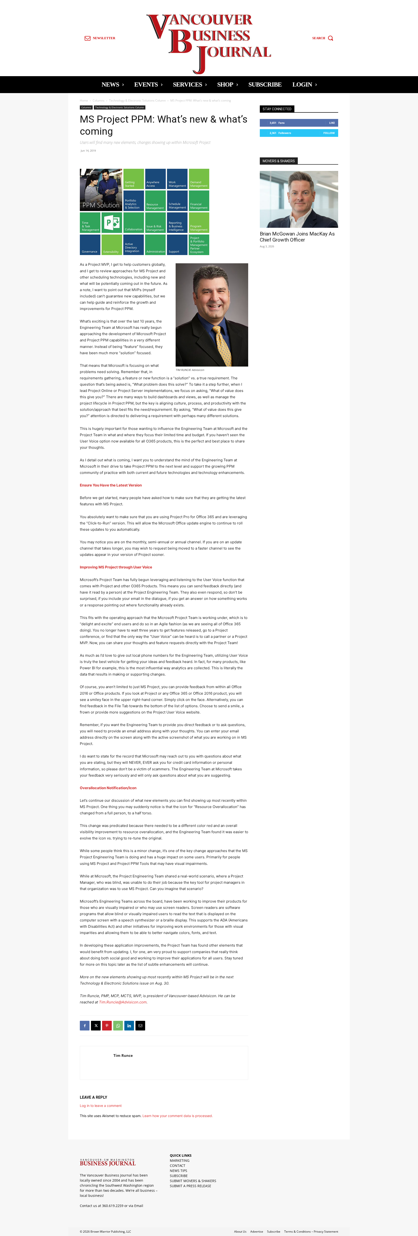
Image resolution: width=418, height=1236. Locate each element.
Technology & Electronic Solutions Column (137, 100)
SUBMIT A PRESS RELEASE (190, 1186)
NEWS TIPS (178, 1170)
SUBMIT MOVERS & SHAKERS (193, 1180)
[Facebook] (85, 1025)
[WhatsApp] (118, 1025)
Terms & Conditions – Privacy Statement (311, 1231)
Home (84, 100)
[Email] (140, 1025)
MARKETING (179, 1160)
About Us (240, 1231)
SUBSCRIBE (179, 1175)
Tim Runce (123, 1055)
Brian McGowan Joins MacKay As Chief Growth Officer (297, 237)
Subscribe (273, 1231)
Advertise (256, 1231)
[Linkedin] (129, 1025)
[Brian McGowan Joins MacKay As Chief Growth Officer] (299, 199)
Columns (98, 100)
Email (138, 1205)
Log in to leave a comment (101, 1106)
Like (332, 123)
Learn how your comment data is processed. (177, 1116)
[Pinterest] (107, 1025)
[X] (96, 1025)
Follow (329, 133)
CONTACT (177, 1165)
